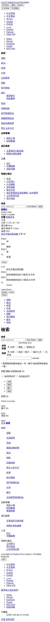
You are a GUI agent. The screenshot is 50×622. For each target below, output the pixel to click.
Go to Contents (7, 2)
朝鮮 (3, 83)
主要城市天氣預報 (14, 151)
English (9, 573)
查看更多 (10, 217)
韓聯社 (4, 209)
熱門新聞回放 (7, 113)
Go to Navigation (21, 2)
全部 (12, 347)
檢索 (8, 423)
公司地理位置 (12, 196)
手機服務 (10, 166)
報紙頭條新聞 (7, 123)
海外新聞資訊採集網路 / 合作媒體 (22, 193)
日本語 (9, 575)
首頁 (8, 179)
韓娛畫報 (10, 98)
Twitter (9, 46)
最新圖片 (10, 96)
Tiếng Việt (10, 585)
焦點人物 (10, 138)
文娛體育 (5, 78)
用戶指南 (10, 198)
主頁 (3, 423)
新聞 (9, 385)
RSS (8, 163)
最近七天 (37, 352)
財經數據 (10, 141)
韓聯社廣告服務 (13, 154)
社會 (3, 73)
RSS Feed (10, 48)
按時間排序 (10, 376)
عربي (8, 578)
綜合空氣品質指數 (9, 234)
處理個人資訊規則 (9, 590)
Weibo (9, 39)
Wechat (9, 41)
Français (9, 583)
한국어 (9, 570)
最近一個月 (23, 352)
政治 (3, 63)
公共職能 (10, 184)
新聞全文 (31, 347)
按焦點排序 (24, 376)
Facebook (10, 43)
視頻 (3, 103)
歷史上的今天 (7, 128)
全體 (9, 382)
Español (9, 580)
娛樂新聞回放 (7, 118)
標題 (20, 347)
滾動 (3, 58)
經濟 (3, 68)
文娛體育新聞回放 (14, 497)
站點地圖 (10, 169)
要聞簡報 (10, 511)
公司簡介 (10, 181)
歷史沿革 (10, 190)
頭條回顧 (5, 108)
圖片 (3, 93)
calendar (35, 358)
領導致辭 (10, 187)
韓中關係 (5, 88)
